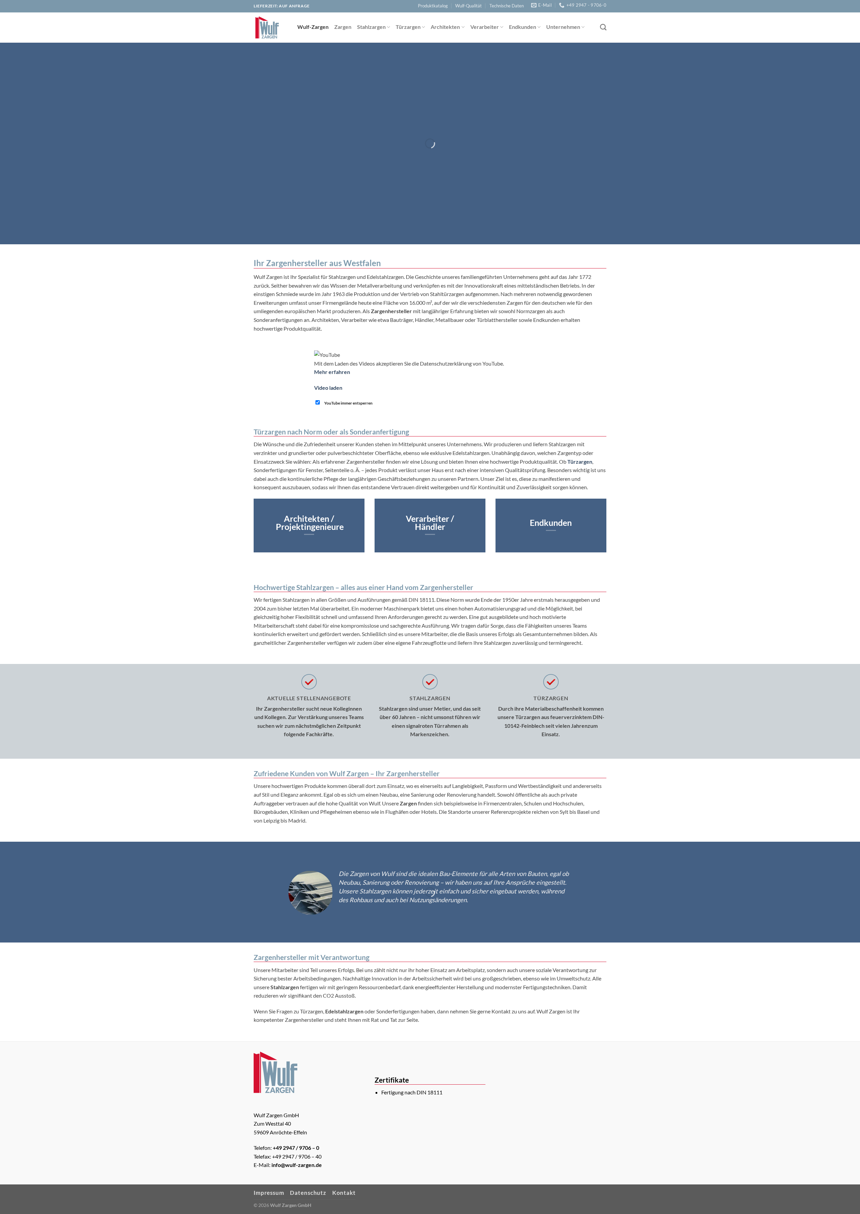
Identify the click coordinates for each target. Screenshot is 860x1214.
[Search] (603, 27)
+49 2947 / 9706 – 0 (296, 1147)
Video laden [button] (328, 387)
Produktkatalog (433, 5)
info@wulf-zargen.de (296, 1165)
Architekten (445, 27)
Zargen (342, 27)
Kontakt (344, 1192)
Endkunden (522, 27)
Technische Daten (506, 5)
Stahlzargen (371, 27)
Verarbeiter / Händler (430, 522)
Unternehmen (563, 27)
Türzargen (408, 27)
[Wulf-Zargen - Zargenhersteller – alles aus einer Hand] (270, 27)
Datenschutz (308, 1192)
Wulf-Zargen (313, 27)
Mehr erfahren (332, 372)
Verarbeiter (484, 27)
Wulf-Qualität (468, 5)
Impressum (269, 1192)
